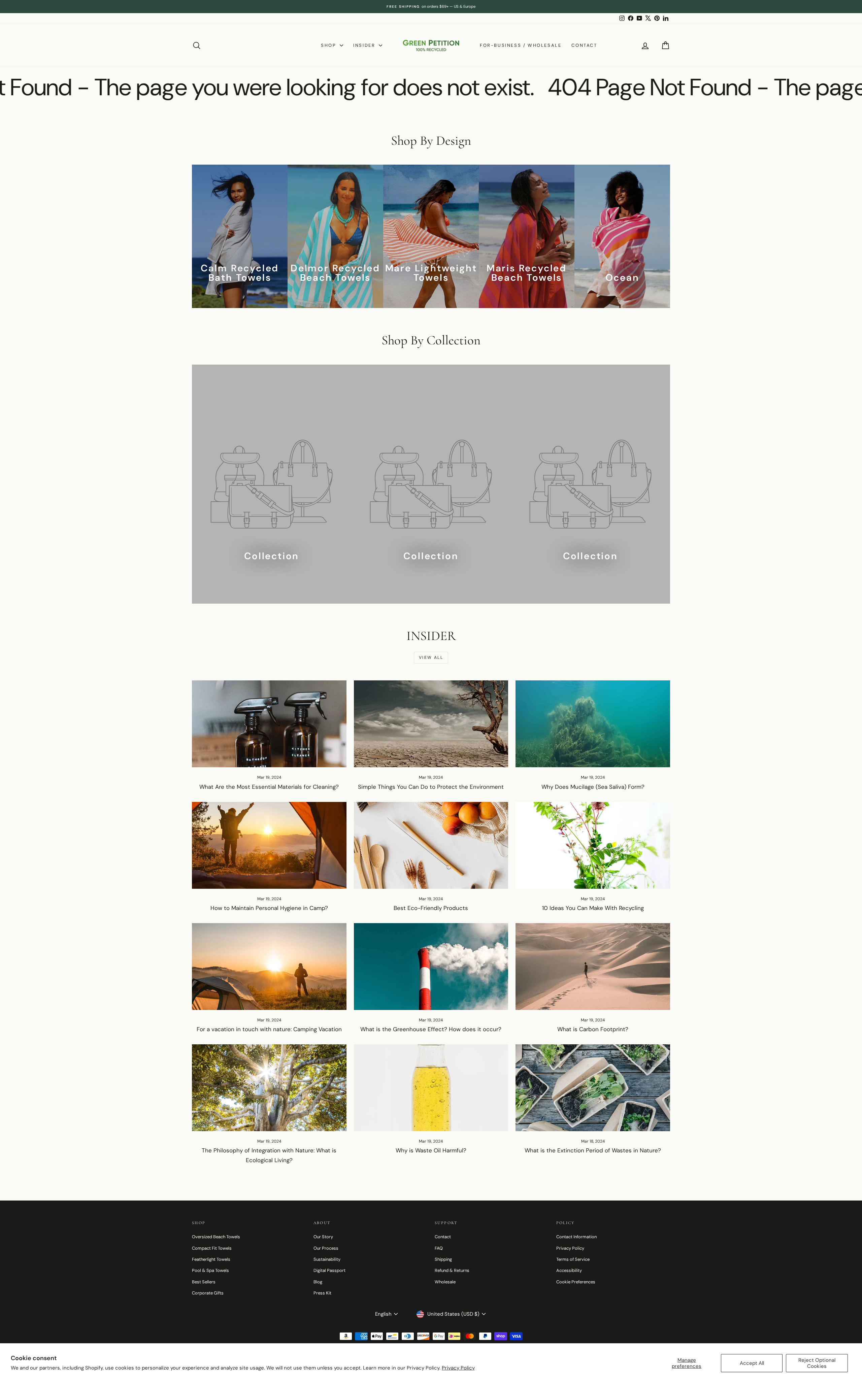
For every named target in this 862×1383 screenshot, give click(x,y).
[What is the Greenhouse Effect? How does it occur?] (431, 966)
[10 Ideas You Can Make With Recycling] (593, 845)
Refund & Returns (452, 1270)
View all (431, 657)
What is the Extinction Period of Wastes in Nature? (593, 1150)
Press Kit (322, 1293)
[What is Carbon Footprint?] (593, 966)
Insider (365, 45)
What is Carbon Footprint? (592, 1029)
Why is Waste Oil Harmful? (431, 1150)
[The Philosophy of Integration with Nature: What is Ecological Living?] (269, 1087)
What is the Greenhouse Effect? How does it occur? (430, 1029)
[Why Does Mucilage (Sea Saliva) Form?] (593, 723)
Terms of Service (573, 1259)
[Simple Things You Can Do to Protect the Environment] (431, 723)
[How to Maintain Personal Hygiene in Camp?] (269, 845)
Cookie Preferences (575, 1282)
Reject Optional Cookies (816, 1363)
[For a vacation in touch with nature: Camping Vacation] (269, 966)
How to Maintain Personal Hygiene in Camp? (269, 908)
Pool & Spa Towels (210, 1270)
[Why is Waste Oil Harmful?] (431, 1087)
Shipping (443, 1259)
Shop (329, 45)
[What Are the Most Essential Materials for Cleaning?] (269, 723)
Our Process (325, 1248)
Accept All (752, 1363)
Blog (317, 1282)
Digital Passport (329, 1270)
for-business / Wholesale (520, 45)
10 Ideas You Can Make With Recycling (593, 908)
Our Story (323, 1237)
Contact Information (576, 1237)
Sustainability (326, 1259)
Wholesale (445, 1282)
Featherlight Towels (211, 1259)
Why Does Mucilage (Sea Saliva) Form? (592, 786)
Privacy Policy (458, 1367)
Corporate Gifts (208, 1293)
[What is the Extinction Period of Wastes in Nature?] (593, 1087)
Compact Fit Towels (212, 1248)
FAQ (439, 1248)
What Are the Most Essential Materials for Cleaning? (269, 786)
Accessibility (569, 1270)
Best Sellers (204, 1282)
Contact (584, 45)
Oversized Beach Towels (216, 1237)
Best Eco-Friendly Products (431, 908)
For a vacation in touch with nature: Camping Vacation (269, 1029)
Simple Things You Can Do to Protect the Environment (431, 786)
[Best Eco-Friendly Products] (431, 845)
